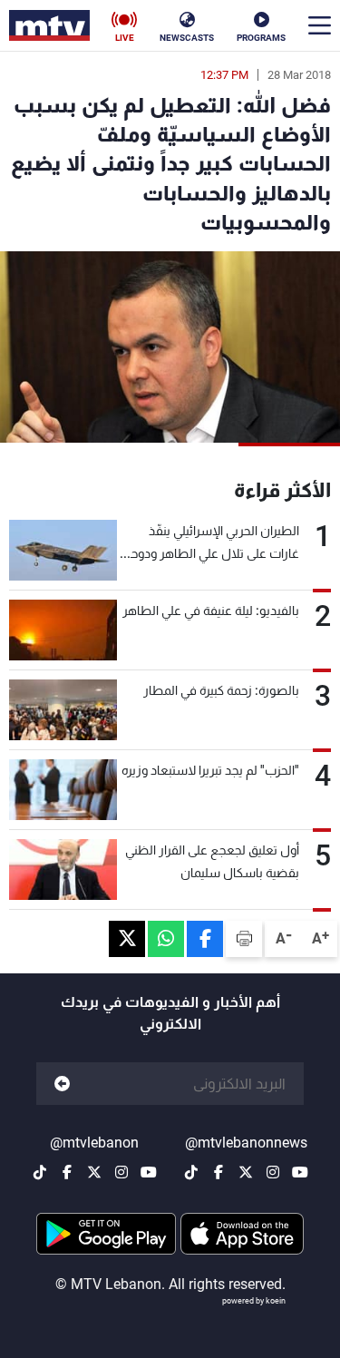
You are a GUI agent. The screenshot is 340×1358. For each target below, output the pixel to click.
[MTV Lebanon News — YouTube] (300, 1172)
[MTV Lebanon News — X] (245, 1172)
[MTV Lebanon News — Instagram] (273, 1172)
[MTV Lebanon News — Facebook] (218, 1172)
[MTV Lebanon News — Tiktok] (191, 1172)
